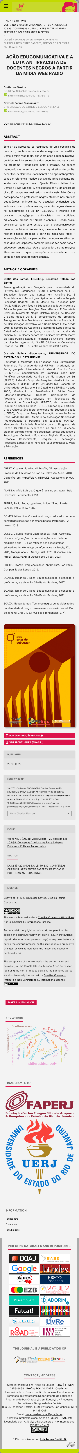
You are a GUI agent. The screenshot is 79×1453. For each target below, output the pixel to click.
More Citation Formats (22, 813)
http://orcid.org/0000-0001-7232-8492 (28, 111)
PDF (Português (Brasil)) (26, 735)
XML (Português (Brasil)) (26, 742)
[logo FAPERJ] (39, 1117)
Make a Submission (21, 1002)
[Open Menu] (6, 6)
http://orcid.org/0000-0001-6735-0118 (28, 95)
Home (7, 21)
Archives (20, 21)
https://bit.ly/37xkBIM (17, 556)
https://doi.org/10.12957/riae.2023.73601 (30, 123)
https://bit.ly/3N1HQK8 (35, 477)
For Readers (12, 1218)
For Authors (11, 1224)
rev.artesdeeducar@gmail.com (44, 1414)
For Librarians (12, 1229)
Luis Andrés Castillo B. (53, 1439)
